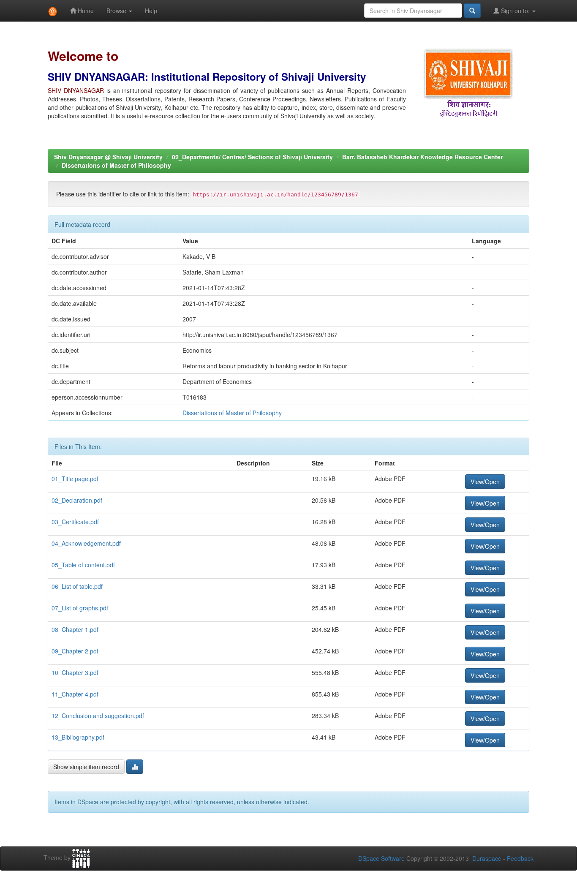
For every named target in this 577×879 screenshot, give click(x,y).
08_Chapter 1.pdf (75, 629)
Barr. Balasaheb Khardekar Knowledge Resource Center (422, 156)
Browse (117, 10)
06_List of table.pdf (77, 586)
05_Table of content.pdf (83, 565)
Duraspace (486, 858)
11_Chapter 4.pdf (75, 694)
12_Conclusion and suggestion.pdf (98, 715)
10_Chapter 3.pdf (75, 672)
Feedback (520, 858)
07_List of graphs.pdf (80, 608)
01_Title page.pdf (75, 478)
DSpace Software (381, 858)
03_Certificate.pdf (75, 521)
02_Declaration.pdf (77, 500)
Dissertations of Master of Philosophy (116, 165)
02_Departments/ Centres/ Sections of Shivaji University (252, 156)
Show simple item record (86, 766)
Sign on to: (515, 10)
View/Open (485, 481)
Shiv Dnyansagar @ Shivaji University (108, 156)
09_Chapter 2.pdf (75, 651)
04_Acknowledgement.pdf (86, 543)
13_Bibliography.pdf (78, 737)
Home (85, 10)
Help (151, 10)
